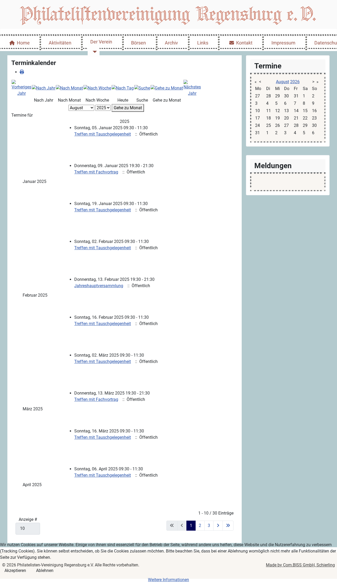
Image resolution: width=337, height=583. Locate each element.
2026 (295, 81)
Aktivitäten (60, 43)
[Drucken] (22, 71)
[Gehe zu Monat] (167, 87)
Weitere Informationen (168, 579)
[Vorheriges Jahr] (21, 87)
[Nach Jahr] (43, 87)
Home (23, 43)
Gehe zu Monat (128, 107)
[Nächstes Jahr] (192, 87)
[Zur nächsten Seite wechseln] (218, 526)
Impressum (283, 43)
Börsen (138, 43)
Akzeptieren (15, 570)
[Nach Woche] (97, 87)
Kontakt (244, 43)
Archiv (171, 43)
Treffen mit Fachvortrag (96, 172)
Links (202, 43)
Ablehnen (44, 570)
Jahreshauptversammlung (98, 285)
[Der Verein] (94, 51)
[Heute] (123, 87)
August (282, 81)
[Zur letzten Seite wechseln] (228, 526)
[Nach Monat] (69, 87)
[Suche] (142, 87)
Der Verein (101, 41)
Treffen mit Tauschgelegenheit (102, 134)
